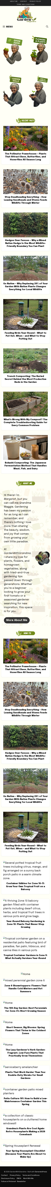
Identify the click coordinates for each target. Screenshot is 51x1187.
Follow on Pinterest (8, 1181)
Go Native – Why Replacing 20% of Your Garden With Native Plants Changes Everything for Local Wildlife (25, 287)
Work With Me (28, 1178)
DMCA (19, 1178)
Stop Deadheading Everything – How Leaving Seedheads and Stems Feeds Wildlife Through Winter (25, 200)
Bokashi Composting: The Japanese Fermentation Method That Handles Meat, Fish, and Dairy (26, 466)
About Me (13, 1)
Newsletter (21, 1181)
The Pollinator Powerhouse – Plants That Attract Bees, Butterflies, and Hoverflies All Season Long (25, 157)
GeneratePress (41, 1172)
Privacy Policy (35, 1)
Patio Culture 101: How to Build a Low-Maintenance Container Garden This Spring (25, 1101)
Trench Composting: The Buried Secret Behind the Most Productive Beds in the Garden (25, 379)
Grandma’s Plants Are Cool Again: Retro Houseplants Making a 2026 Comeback (25, 1132)
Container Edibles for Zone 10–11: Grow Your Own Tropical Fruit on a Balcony (25, 886)
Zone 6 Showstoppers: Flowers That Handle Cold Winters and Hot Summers (26, 989)
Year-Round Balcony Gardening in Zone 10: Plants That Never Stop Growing (25, 924)
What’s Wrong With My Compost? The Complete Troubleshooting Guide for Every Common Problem (25, 423)
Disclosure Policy (8, 1178)
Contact (23, 1)
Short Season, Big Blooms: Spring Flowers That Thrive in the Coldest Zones (25, 1030)
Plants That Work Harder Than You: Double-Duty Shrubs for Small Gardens (25, 1075)
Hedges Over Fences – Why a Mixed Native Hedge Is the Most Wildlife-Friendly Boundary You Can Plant (25, 243)
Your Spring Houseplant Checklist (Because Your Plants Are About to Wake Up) (25, 1154)
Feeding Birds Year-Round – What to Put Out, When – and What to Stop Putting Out (25, 336)
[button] (47, 27)
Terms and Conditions (25, 4)
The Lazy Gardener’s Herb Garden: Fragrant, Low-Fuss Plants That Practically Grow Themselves (25, 1053)
